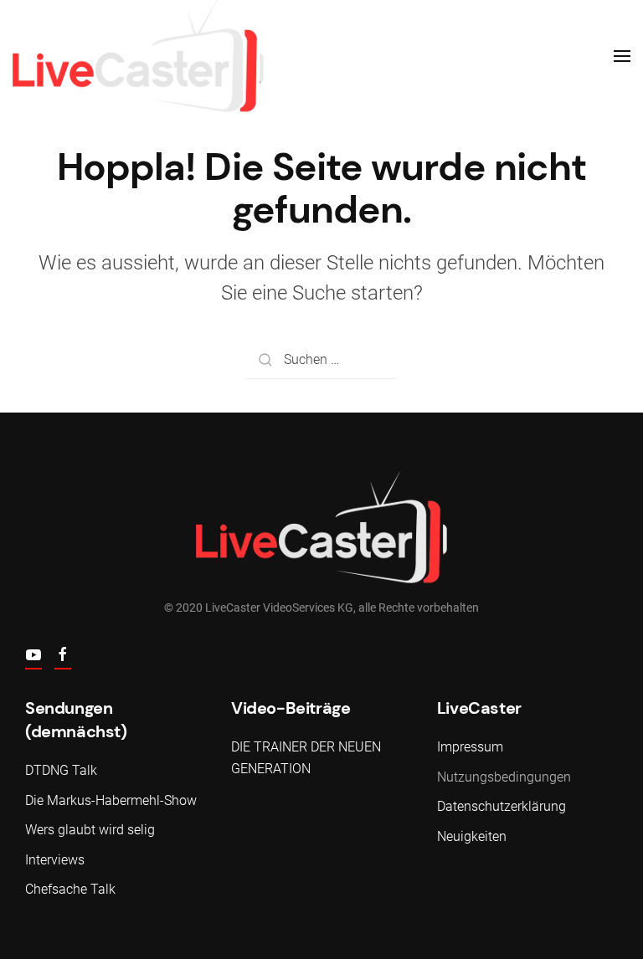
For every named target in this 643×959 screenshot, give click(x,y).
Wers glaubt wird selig (90, 830)
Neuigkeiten (472, 836)
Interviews (55, 860)
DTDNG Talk (61, 770)
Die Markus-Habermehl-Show (111, 800)
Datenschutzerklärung (501, 806)
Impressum (470, 747)
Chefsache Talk (70, 889)
